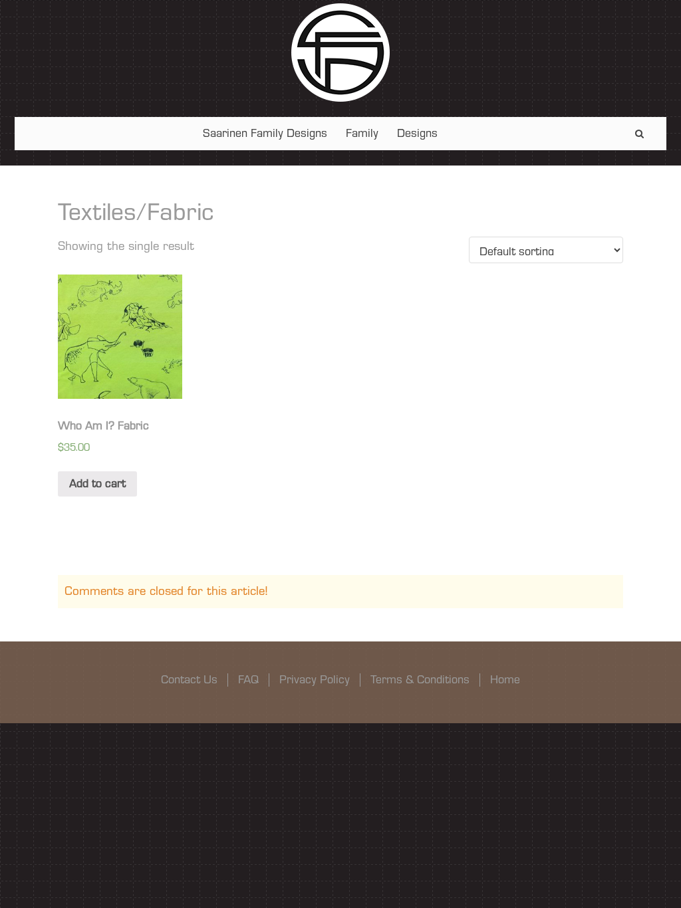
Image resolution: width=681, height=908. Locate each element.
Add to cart (97, 483)
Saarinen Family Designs (265, 133)
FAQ (248, 679)
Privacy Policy (314, 679)
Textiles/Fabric (135, 212)
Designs (417, 133)
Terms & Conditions (420, 679)
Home (505, 679)
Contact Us (189, 679)
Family (362, 133)
